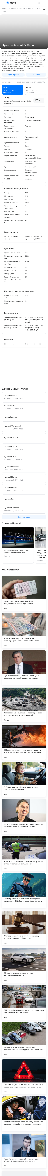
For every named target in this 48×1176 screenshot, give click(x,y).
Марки (13, 8)
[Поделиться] (44, 9)
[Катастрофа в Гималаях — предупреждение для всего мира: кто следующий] (24, 705)
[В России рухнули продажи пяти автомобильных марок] (24, 965)
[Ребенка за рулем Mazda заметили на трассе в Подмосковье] (24, 779)
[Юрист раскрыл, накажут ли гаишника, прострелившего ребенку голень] (24, 928)
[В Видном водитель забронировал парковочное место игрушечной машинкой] (24, 1039)
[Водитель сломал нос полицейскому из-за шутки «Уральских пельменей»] (24, 853)
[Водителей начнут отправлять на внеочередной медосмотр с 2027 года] (24, 630)
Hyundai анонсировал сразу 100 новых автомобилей (16, 551)
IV (37, 8)
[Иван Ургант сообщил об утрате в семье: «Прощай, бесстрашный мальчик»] (24, 1151)
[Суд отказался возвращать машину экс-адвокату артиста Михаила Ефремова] (24, 667)
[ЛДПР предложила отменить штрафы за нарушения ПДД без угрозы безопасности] (24, 890)
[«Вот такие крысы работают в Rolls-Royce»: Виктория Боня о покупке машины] (24, 816)
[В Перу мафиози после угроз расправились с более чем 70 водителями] (24, 1002)
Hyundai (22, 8)
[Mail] (8, 3)
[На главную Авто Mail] (12, 3)
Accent (30, 8)
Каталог (5, 8)
